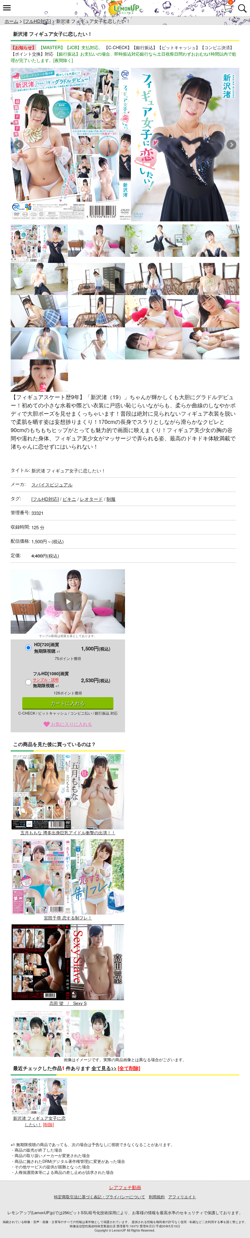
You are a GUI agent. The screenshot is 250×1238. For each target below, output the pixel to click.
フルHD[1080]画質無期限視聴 (51, 679)
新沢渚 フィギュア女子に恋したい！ (39, 1121)
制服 (111, 499)
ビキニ (69, 499)
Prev (18, 145)
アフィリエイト (182, 1197)
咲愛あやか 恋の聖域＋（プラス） (68, 1088)
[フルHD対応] (37, 21)
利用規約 (157, 1197)
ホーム (11, 21)
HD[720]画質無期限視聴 (47, 647)
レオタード (91, 499)
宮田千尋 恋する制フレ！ (68, 918)
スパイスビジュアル (52, 484)
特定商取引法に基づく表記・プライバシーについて (99, 1197)
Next (231, 145)
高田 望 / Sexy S (68, 1003)
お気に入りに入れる (71, 724)
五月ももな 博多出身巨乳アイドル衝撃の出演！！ (68, 832)
